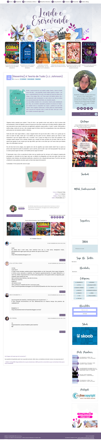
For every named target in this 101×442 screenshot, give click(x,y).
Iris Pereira (13, 318)
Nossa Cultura (61, 196)
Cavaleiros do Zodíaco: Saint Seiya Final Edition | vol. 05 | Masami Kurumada (60, 66)
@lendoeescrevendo (79, 248)
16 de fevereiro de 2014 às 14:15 (56, 295)
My (11, 243)
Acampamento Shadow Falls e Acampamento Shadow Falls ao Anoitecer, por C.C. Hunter (88, 369)
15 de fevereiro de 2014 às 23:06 (56, 243)
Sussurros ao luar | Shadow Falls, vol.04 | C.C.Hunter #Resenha (14, 66)
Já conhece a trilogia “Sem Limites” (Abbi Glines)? (87, 363)
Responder (62, 260)
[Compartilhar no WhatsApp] (62, 217)
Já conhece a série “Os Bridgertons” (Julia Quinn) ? (88, 358)
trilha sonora (92, 296)
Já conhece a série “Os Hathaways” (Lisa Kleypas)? (87, 381)
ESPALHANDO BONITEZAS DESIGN (86, 437)
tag (79, 296)
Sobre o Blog (85, 2)
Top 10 (79, 285)
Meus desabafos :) (15, 295)
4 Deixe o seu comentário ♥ (15, 215)
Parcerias (75, 2)
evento (92, 287)
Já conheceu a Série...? (30, 2)
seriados (79, 293)
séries (92, 293)
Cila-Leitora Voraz (16, 263)
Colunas (67, 2)
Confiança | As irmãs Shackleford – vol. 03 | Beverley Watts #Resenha (29, 66)
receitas (79, 290)
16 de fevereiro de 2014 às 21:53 (56, 318)
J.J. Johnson (23, 79)
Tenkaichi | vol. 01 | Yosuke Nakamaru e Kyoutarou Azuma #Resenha (85, 146)
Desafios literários (45, 2)
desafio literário (79, 287)
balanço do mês (92, 285)
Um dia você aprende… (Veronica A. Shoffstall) (87, 375)
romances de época (92, 290)
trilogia (79, 298)
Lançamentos (58, 2)
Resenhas (18, 2)
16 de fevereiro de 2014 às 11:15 (56, 263)
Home (11, 2)
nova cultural (31, 79)
